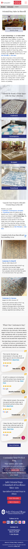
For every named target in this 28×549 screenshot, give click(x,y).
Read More (16, 360)
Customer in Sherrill (9, 261)
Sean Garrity (16, 368)
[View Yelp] (20, 522)
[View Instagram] (23, 522)
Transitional (14, 188)
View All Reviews (14, 445)
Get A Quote (14, 502)
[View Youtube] (4, 522)
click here (13, 55)
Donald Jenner (16, 414)
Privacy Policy (13, 542)
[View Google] (12, 522)
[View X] (16, 522)
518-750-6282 (17, 3)
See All (25, 236)
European (14, 162)
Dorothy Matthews (14, 391)
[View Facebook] (8, 522)
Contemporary (14, 136)
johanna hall (16, 438)
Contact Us (17, 1)
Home (3, 6)
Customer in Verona (9, 298)
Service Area (10, 6)
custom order (15, 470)
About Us (7, 542)
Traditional (14, 115)
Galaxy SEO (17, 546)
